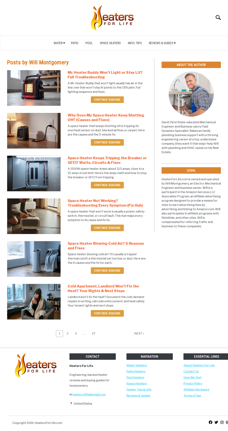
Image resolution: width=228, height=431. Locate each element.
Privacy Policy (192, 383)
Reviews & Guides (161, 43)
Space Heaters (110, 43)
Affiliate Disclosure (196, 389)
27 (95, 333)
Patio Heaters (136, 371)
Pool (89, 43)
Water (58, 43)
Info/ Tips (135, 43)
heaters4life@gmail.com (89, 394)
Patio (74, 43)
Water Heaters (136, 365)
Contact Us (191, 371)
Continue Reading (107, 99)
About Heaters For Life (199, 365)
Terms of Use (192, 395)
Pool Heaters (135, 377)
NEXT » (139, 333)
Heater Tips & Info (139, 389)
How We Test (192, 377)
